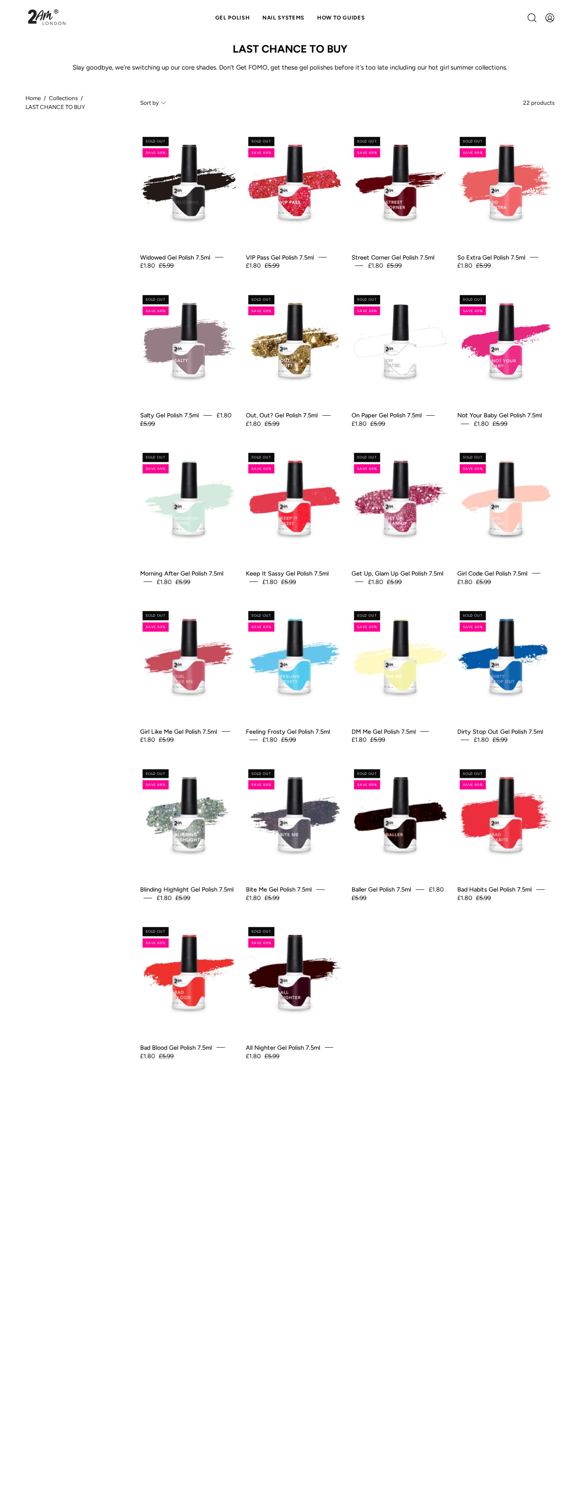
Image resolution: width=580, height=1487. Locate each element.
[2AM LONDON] (46, 17)
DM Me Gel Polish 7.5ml (384, 731)
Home (33, 98)
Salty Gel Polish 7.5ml (169, 415)
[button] (283, 18)
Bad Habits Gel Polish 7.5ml (494, 889)
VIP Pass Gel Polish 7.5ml (280, 257)
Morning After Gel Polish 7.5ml (181, 573)
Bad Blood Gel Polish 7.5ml (176, 1047)
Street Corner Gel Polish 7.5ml (393, 257)
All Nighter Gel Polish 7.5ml (283, 1047)
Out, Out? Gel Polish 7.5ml (282, 415)
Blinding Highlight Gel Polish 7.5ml (187, 889)
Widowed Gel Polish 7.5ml (175, 257)
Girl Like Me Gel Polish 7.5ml (178, 731)
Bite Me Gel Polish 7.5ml (279, 889)
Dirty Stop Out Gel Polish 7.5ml (500, 731)
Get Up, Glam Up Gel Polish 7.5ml (397, 573)
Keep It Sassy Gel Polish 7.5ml (287, 573)
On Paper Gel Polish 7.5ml (387, 415)
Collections (63, 98)
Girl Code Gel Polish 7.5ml (492, 573)
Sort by (149, 102)
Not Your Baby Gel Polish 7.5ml (499, 415)
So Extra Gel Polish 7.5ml (491, 257)
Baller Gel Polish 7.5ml (381, 889)
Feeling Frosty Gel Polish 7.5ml (288, 731)
